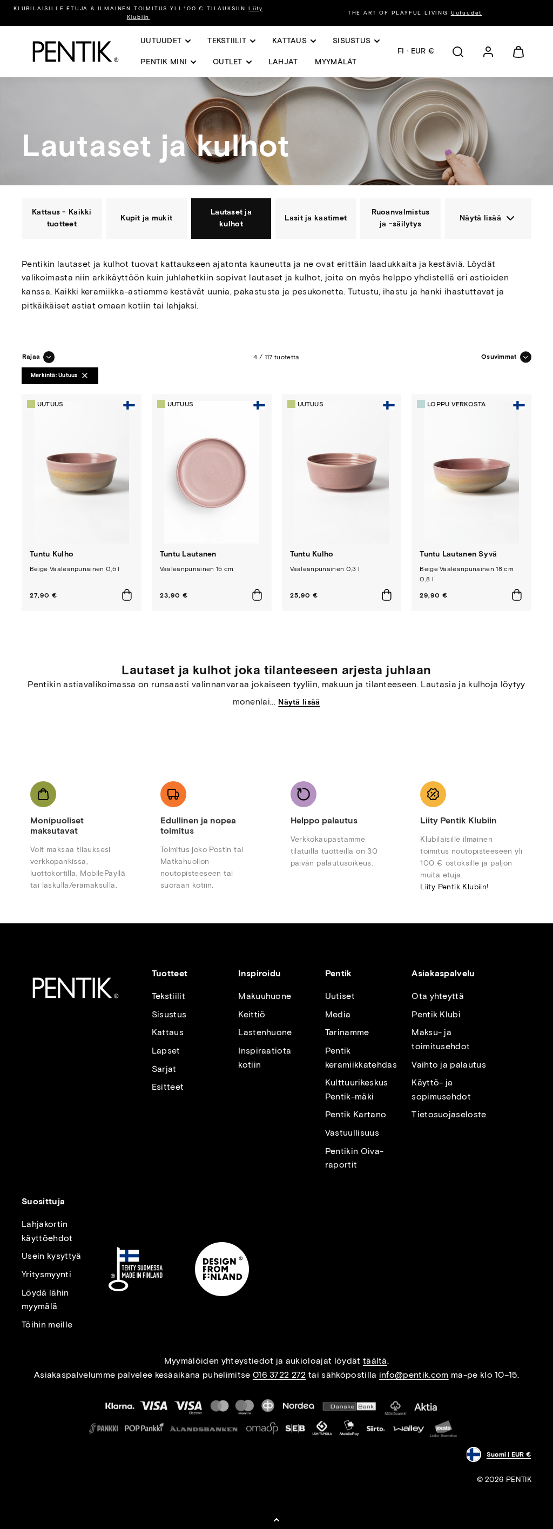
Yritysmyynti (46, 1274)
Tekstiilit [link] (226, 40)
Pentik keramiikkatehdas (361, 1057)
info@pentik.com (414, 1375)
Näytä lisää (299, 702)
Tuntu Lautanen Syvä (458, 554)
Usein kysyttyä (51, 1256)
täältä (375, 1361)
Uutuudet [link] (160, 40)
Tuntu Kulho (51, 554)
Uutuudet (466, 12)
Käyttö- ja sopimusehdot (441, 1089)
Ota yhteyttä (438, 996)
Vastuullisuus (352, 1133)
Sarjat (164, 1069)
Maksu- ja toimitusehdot (441, 1039)
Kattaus (168, 1032)
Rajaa (31, 356)
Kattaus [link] (289, 40)
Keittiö (251, 1014)
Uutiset (340, 996)
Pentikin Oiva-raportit (354, 1158)
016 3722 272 (279, 1375)
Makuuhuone (264, 996)
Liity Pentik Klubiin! (454, 886)
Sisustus (169, 1014)
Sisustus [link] (351, 40)
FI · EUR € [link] (415, 51)
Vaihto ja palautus (449, 1064)
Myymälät (335, 61)
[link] (488, 52)
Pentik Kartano (355, 1114)
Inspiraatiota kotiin (264, 1057)
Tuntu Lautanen (188, 554)
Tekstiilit (168, 996)
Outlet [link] (227, 61)
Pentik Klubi (436, 1014)
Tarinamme (347, 1032)
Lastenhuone (265, 1032)
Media (338, 1014)
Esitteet (168, 1087)
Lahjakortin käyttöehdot (47, 1231)
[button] (458, 52)
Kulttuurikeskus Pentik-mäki (356, 1089)
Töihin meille (47, 1324)
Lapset (166, 1050)
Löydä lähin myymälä (45, 1299)
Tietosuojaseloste (449, 1114)
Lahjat (283, 61)
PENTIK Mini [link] (163, 61)
